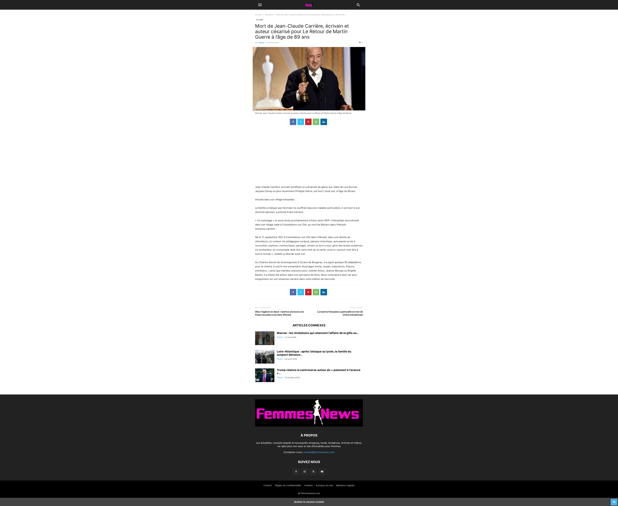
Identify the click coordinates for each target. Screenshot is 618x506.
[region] (309, 157)
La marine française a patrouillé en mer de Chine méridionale (340, 313)
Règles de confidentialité (288, 485)
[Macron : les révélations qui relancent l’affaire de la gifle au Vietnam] (264, 338)
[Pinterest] (308, 122)
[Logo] (309, 425)
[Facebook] (293, 122)
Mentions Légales (345, 485)
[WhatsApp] (316, 122)
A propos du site (324, 485)
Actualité (269, 14)
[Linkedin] (323, 122)
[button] (260, 5)
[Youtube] (322, 471)
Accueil (258, 14)
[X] (300, 122)
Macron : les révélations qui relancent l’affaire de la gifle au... (318, 333)
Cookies (308, 485)
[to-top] (614, 500)
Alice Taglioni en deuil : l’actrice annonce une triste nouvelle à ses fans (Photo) (279, 313)
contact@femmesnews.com (319, 452)
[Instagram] (304, 471)
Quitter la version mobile (309, 501)
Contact (267, 485)
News (261, 42)
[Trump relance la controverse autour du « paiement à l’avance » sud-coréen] (264, 375)
